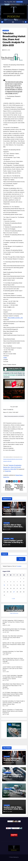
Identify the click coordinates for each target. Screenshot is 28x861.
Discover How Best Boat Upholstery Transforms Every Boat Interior (14, 793)
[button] (23, 22)
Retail (12, 538)
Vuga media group (14, 613)
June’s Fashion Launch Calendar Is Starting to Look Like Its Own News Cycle (12, 668)
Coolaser (19, 566)
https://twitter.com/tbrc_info (15, 317)
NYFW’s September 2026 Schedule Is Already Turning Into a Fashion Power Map (13, 622)
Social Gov (8, 471)
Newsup (15, 857)
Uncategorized (7, 772)
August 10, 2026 (9, 762)
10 (4, 585)
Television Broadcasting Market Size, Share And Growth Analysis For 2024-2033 (12, 467)
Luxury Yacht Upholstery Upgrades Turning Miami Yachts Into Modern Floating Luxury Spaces (12, 677)
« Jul (13, 598)
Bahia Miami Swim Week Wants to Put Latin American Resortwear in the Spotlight (13, 685)
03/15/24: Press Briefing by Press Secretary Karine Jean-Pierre (18, 487)
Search (4, 554)
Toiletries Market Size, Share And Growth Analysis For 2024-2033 (9, 487)
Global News (5, 30)
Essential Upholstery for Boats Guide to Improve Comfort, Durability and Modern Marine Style (14, 702)
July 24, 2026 (8, 795)
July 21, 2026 (8, 811)
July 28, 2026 (8, 778)
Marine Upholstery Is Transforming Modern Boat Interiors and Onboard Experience (13, 711)
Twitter (5, 357)
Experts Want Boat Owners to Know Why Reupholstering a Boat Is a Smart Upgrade (13, 660)
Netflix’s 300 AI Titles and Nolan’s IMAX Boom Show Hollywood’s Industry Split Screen (14, 644)
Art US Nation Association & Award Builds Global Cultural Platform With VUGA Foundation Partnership (13, 694)
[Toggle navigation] (13, 22)
